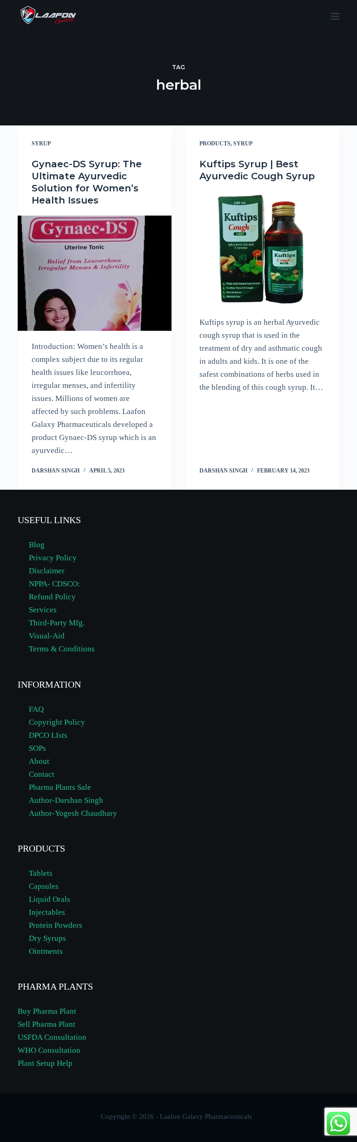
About (39, 761)
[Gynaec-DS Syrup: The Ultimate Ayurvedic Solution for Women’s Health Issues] (95, 273)
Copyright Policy (57, 722)
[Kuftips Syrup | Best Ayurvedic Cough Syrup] (262, 249)
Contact (41, 774)
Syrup (41, 143)
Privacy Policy (53, 557)
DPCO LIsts (48, 735)
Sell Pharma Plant (46, 1024)
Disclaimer (47, 570)
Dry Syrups (47, 938)
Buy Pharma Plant (47, 1011)
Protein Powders (55, 925)
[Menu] (335, 16)
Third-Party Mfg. (57, 622)
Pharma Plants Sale (60, 787)
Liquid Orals (49, 899)
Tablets (41, 873)
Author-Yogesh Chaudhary (73, 813)
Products (215, 143)
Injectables (47, 912)
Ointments (46, 951)
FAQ (36, 709)
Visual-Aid (47, 635)
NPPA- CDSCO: (55, 583)
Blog (37, 544)
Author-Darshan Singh (66, 800)
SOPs (37, 748)
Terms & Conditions (62, 648)
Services (43, 609)
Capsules (44, 886)
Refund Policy (52, 596)
